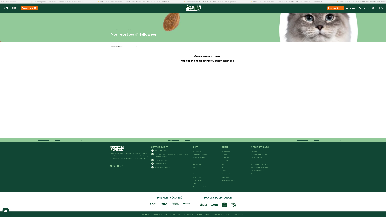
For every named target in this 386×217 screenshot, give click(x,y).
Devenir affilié (256, 161)
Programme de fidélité (259, 154)
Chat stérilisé (197, 180)
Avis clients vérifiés (257, 170)
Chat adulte (197, 177)
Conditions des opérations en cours (154, 214)
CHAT (5, 8)
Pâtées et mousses (200, 154)
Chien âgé (225, 177)
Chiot (224, 170)
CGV (228, 214)
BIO (194, 167)
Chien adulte (226, 174)
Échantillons (197, 164)
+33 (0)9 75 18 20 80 (35, 140)
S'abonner (254, 151)
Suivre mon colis (160, 164)
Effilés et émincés (199, 157)
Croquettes (197, 151)
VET (194, 170)
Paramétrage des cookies (214, 214)
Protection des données (194, 214)
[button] (368, 8)
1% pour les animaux (257, 174)
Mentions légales (238, 214)
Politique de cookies (176, 214)
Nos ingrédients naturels (259, 167)
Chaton (195, 174)
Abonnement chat (199, 187)
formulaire (49, 140)
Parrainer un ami (256, 157)
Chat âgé (196, 184)
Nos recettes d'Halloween (127, 30)
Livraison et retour (161, 160)
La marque (350, 8)
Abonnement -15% (29, 8)
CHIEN (14, 8)
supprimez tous (224, 60)
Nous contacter (160, 150)
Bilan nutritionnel (335, 8)
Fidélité (362, 8)
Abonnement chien (228, 180)
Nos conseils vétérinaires (259, 164)
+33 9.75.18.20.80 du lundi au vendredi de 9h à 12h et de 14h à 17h (171, 155)
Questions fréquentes (162, 167)
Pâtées (224, 154)
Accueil (113, 30)
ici (7, 2)
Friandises (196, 161)
